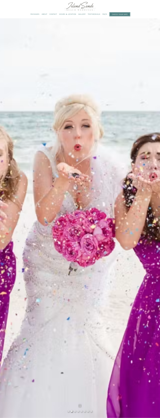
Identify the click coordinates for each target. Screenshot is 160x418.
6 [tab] (85, 411)
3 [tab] (75, 411)
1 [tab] (68, 411)
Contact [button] (53, 14)
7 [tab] (88, 411)
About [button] (44, 14)
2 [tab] (72, 411)
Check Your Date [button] (120, 14)
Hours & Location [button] (67, 14)
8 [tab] (91, 411)
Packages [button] (34, 14)
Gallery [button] (82, 14)
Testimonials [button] (94, 14)
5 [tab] (82, 411)
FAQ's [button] (104, 14)
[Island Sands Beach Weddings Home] (80, 6)
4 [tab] (78, 411)
